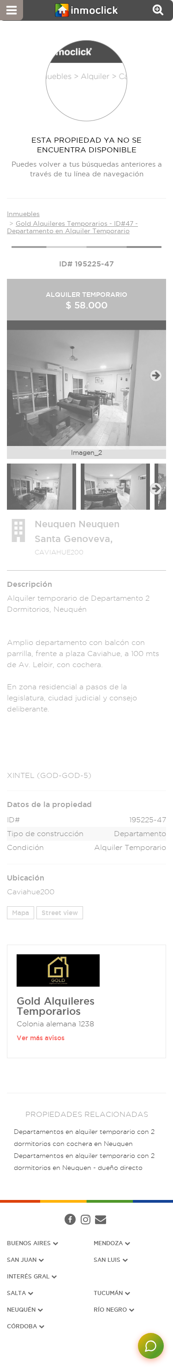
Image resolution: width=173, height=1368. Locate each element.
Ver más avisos (41, 1038)
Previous (17, 375)
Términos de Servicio (95, 1222)
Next (155, 375)
